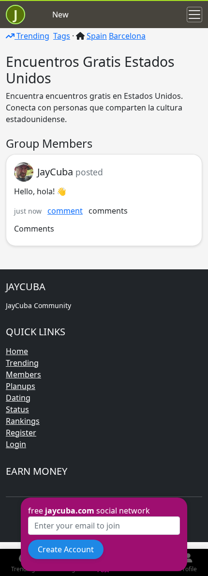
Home (17, 351)
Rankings (23, 421)
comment (65, 210)
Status (17, 409)
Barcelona (127, 36)
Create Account (66, 549)
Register (21, 432)
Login (16, 444)
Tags (61, 36)
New (60, 14)
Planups (20, 386)
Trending (32, 36)
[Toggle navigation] (194, 14)
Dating (18, 397)
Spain (97, 36)
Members (23, 374)
